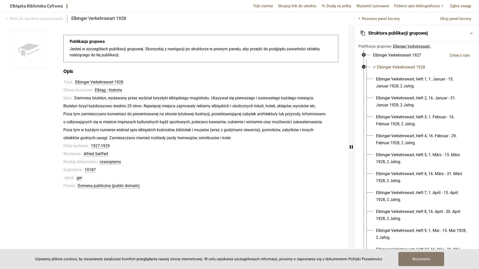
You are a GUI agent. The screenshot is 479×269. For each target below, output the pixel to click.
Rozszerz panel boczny (381, 18)
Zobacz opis (460, 55)
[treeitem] (417, 55)
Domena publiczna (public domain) (109, 185)
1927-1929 (100, 145)
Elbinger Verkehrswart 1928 (99, 82)
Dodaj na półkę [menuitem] (338, 6)
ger (79, 177)
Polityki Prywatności (365, 259)
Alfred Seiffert (96, 153)
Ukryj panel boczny (455, 18)
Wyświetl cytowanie (372, 6)
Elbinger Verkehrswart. (412, 46)
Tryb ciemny (263, 6)
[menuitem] (397, 55)
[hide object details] (351, 147)
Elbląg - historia (108, 90)
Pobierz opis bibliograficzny (417, 6)
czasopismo (110, 161)
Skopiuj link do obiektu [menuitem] (297, 6)
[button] (417, 33)
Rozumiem (421, 259)
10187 (90, 169)
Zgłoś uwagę (460, 6)
